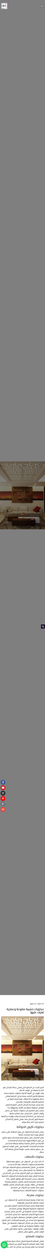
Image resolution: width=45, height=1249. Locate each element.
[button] (42, 6)
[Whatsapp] (4, 1244)
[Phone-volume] (3, 804)
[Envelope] (3, 809)
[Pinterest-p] (3, 798)
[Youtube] (3, 787)
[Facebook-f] (3, 782)
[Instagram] (3, 793)
